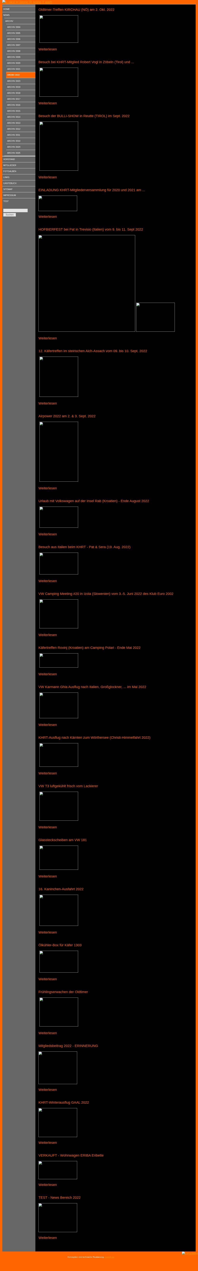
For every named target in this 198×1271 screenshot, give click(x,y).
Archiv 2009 (13, 57)
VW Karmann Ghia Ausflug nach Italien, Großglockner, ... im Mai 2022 (92, 687)
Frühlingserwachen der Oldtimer (63, 992)
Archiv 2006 (13, 39)
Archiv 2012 (13, 129)
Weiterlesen (47, 49)
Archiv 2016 (13, 105)
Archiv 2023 (13, 81)
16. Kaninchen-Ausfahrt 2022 (61, 889)
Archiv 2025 (13, 153)
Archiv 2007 (13, 45)
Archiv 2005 (13, 33)
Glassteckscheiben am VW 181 (62, 840)
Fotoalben (9, 171)
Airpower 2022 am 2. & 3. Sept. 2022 (67, 416)
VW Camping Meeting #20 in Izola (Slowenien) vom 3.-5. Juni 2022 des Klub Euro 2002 (105, 594)
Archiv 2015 (13, 111)
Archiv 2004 (13, 27)
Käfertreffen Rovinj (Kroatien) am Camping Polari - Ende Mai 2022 (89, 648)
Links (6, 177)
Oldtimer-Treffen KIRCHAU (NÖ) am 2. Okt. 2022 (76, 10)
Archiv (9, 21)
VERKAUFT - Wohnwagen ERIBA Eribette (71, 1155)
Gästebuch (9, 183)
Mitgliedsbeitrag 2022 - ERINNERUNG (68, 1046)
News (6, 15)
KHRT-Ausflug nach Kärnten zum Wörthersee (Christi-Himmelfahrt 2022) (94, 737)
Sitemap (7, 189)
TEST (6, 201)
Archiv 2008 (13, 51)
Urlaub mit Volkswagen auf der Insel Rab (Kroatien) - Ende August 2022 (93, 501)
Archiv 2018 (13, 93)
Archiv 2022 (13, 75)
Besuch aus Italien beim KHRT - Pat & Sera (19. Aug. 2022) (84, 547)
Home (6, 9)
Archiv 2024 (13, 147)
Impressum (9, 195)
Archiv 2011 (13, 135)
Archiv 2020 (13, 63)
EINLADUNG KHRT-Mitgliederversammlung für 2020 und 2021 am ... (91, 190)
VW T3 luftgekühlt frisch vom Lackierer (68, 786)
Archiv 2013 (13, 123)
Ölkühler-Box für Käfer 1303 (60, 945)
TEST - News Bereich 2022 (59, 1197)
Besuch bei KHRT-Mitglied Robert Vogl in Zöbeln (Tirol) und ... (86, 62)
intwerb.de (109, 1257)
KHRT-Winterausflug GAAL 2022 (63, 1102)
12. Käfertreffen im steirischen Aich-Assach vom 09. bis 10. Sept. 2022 (92, 351)
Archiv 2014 (13, 117)
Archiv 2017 (13, 99)
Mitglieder (9, 165)
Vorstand (9, 159)
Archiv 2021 (13, 69)
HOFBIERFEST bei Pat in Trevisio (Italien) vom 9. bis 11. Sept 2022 (90, 229)
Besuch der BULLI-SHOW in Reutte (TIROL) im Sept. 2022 (84, 116)
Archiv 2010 (13, 141)
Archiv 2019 (13, 87)
